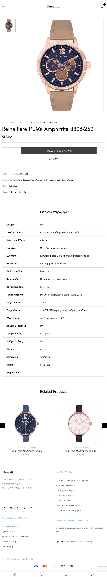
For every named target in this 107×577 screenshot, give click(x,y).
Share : (5, 192)
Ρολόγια (69, 180)
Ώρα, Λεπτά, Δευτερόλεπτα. (54, 248)
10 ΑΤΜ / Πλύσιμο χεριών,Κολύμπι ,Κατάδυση (63, 310)
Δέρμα (43, 349)
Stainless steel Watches (32, 180)
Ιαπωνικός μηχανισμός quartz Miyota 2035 (61, 294)
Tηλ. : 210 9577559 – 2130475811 (18, 487)
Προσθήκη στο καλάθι (59, 150)
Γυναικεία (44, 271)
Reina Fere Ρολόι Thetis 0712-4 (27, 451)
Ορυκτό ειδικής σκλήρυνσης (54, 279)
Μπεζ (42, 224)
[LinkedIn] (20, 192)
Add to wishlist (101, 150)
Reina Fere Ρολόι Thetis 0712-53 (80, 451)
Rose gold (45, 333)
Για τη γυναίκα (49, 180)
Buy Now (53, 159)
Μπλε (43, 341)
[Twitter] (16, 192)
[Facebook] (11, 192)
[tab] (54, 212)
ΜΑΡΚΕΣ (13, 122)
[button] (102, 6)
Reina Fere (24, 122)
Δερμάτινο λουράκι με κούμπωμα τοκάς (59, 232)
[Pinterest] (25, 192)
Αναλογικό (45, 357)
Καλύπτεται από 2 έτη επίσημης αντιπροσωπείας (64, 255)
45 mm (43, 240)
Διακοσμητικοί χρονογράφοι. (54, 263)
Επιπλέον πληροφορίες (54, 212)
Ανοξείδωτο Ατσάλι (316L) (53, 318)
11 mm (43, 302)
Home (4, 122)
